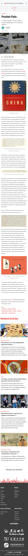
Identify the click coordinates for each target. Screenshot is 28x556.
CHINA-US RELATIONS (7, 311)
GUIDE (14, 311)
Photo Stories (4, 504)
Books (16, 493)
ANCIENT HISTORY (5, 340)
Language (3, 496)
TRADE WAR (4, 313)
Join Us (16, 515)
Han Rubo (7, 27)
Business (3, 494)
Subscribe (14, 7)
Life (1, 493)
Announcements (4, 511)
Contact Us (17, 519)
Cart (14, 10)
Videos (16, 496)
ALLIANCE (4, 309)
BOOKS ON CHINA (11, 309)
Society (2, 491)
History (2, 498)
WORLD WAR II (12, 313)
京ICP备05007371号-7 (19, 554)
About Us (17, 511)
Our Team (17, 513)
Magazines (17, 491)
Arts (1, 500)
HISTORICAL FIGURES (6, 449)
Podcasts (17, 494)
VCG (11, 299)
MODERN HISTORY (5, 411)
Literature (3, 502)
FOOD (2, 376)
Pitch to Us (17, 517)
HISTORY (4, 13)
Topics (2, 487)
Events (2, 513)
